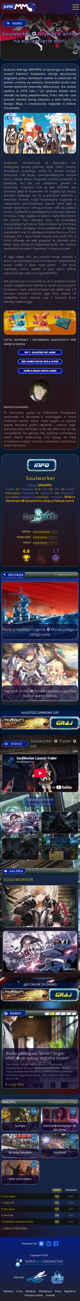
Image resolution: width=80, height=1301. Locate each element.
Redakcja (31, 1291)
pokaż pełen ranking (64, 1102)
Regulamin (70, 1291)
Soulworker (11, 163)
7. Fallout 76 (7, 1202)
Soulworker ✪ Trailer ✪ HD (53, 743)
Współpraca (45, 1291)
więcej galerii (67, 870)
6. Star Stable (8, 1196)
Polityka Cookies (34, 1295)
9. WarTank (7, 1215)
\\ (51, 1014)
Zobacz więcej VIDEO (41, 804)
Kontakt (50, 1295)
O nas (19, 1291)
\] (72, 1014)
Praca (58, 1291)
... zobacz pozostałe (13, 1228)
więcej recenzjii (66, 574)
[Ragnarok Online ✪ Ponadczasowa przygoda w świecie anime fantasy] (40, 700)
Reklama (8, 1291)
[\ (46, 1014)
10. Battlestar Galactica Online (17, 1221)
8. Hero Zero (8, 1209)
